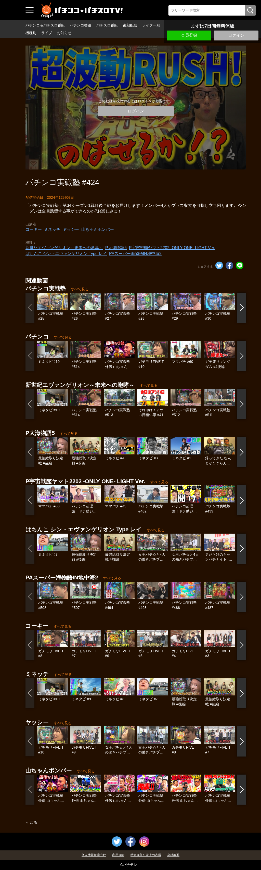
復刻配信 (130, 25)
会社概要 (173, 855)
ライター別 (151, 25)
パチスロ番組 (107, 25)
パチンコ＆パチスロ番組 (45, 25)
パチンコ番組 (80, 25)
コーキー (33, 229)
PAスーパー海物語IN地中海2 (135, 253)
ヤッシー (71, 229)
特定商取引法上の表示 (145, 855)
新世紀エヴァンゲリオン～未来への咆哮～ (64, 248)
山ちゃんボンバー (97, 229)
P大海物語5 (116, 248)
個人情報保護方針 (94, 855)
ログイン (236, 35)
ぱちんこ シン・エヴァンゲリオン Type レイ (66, 253)
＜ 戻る (31, 822)
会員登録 (189, 35)
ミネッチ (52, 229)
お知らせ (64, 33)
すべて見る (80, 289)
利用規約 (118, 855)
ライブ (46, 33)
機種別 (30, 33)
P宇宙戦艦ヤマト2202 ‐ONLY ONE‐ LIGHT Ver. (172, 248)
